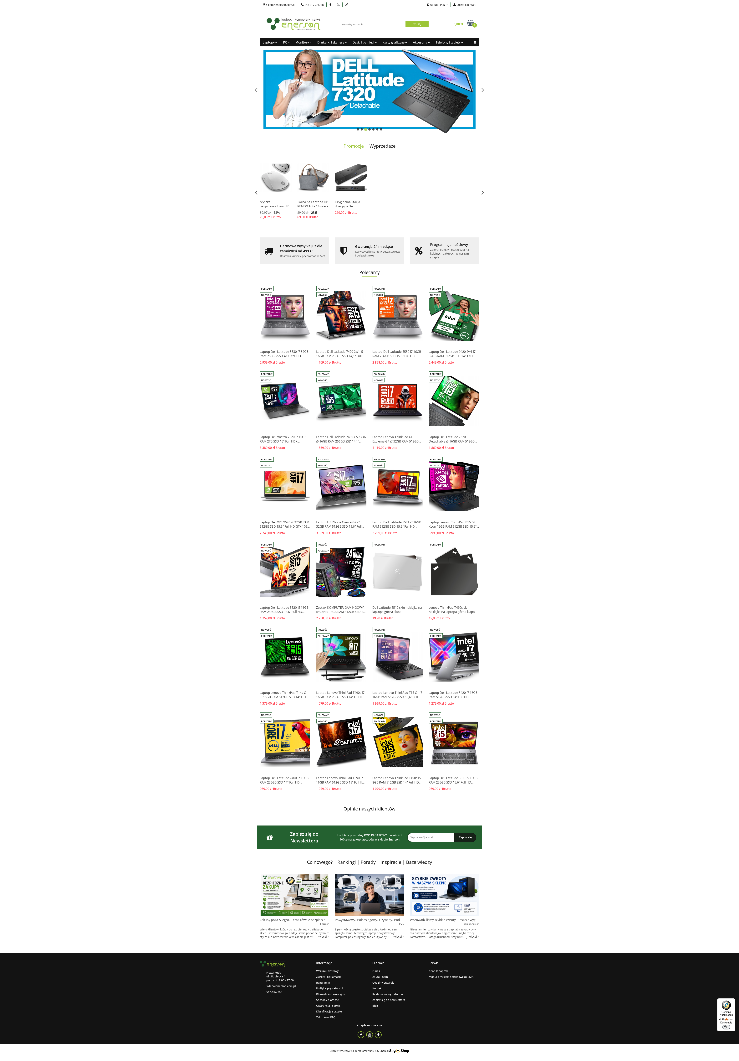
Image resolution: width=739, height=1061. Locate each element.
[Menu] (733, 1000)
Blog (375, 1005)
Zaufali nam (380, 977)
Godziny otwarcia (383, 982)
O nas (376, 971)
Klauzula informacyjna (330, 994)
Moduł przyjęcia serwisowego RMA (451, 977)
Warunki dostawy (327, 971)
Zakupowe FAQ (325, 1017)
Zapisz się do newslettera (388, 1000)
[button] (324, 963)
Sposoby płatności (327, 1000)
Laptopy (269, 42)
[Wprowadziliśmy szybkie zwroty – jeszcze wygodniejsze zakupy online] (444, 895)
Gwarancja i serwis (328, 1005)
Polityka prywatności (329, 988)
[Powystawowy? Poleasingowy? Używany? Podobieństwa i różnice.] (369, 895)
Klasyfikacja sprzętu (329, 1011)
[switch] (726, 1027)
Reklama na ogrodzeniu (387, 994)
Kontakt (377, 988)
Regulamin (323, 982)
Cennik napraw (438, 971)
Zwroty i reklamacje (328, 977)
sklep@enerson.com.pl (281, 986)
